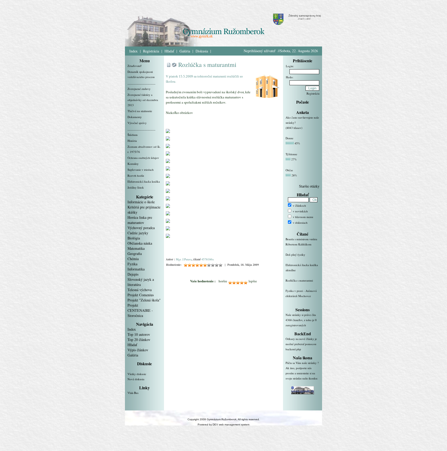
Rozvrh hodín (136, 175)
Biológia (134, 238)
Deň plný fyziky (295, 254)
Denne (289, 138)
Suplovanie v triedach (141, 170)
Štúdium (133, 135)
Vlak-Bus (133, 393)
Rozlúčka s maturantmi (207, 64)
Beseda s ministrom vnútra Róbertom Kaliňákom (301, 241)
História (132, 141)
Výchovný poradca (141, 227)
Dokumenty (135, 117)
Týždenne (291, 154)
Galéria (185, 51)
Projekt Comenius (141, 294)
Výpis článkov (138, 349)
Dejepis (133, 274)
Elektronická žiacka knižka (144, 181)
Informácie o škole (141, 201)
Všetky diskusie (137, 374)
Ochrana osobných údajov (143, 158)
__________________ (141, 83)
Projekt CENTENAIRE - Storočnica (140, 310)
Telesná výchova (140, 289)
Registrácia (151, 51)
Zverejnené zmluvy (139, 89)
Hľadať (169, 51)
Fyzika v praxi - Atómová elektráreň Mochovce (301, 293)
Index (133, 51)
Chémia (133, 258)
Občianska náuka (140, 243)
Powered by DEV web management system (223, 424)
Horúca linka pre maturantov (140, 220)
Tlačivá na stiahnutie (140, 111)
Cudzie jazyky (138, 232)
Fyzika (132, 263)
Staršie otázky (309, 186)
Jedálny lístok (136, 187)
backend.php (293, 349)
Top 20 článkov (139, 339)
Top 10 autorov (139, 334)
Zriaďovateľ (134, 66)
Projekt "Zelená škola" (144, 300)
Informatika (136, 269)
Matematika (136, 248)
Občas (289, 170)
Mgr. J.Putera (184, 259)
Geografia (135, 253)
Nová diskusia (136, 379)
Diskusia (202, 51)
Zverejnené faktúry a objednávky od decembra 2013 (143, 100)
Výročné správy (137, 123)
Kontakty (133, 164)
